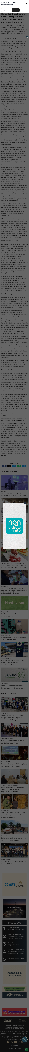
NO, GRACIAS (6, 10)
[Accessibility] (25, 1039)
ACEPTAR (15, 10)
